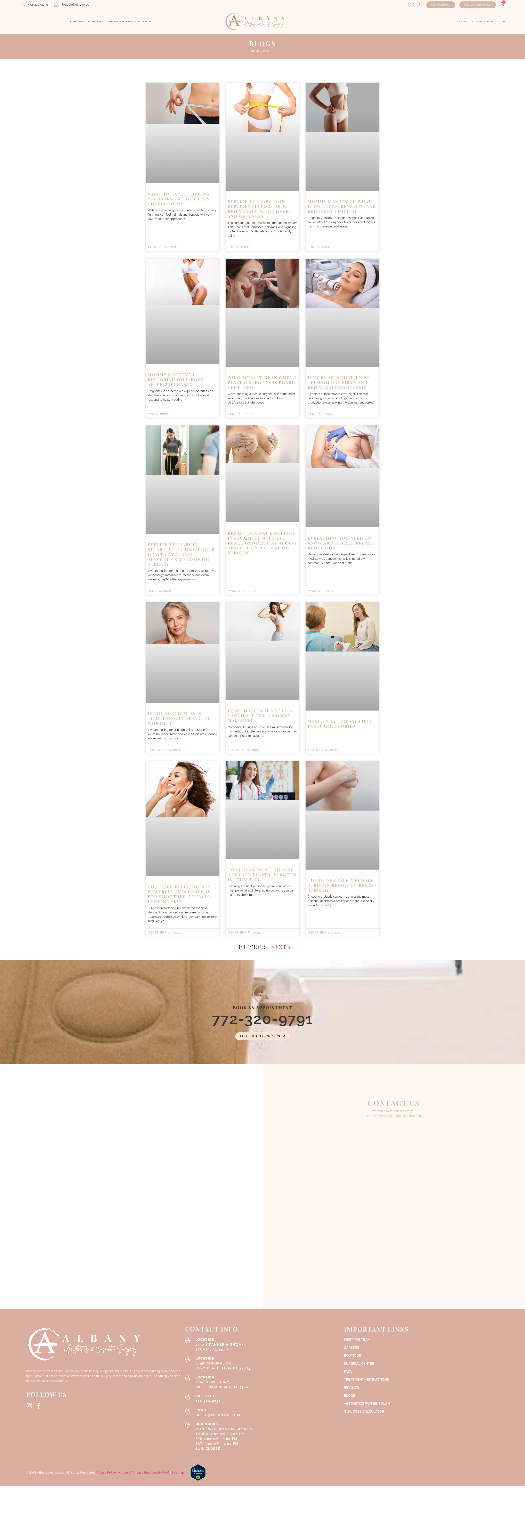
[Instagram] (411, 4)
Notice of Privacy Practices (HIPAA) (143, 1456)
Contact (505, 22)
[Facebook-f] (419, 4)
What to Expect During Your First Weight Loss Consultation (179, 182)
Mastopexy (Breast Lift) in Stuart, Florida (339, 707)
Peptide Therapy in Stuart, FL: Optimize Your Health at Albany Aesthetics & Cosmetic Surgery (181, 538)
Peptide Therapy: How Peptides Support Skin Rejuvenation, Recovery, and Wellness (260, 193)
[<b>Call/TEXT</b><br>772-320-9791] (188, 1381)
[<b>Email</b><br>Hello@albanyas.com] (188, 1395)
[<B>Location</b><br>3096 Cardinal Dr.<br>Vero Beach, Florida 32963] (188, 1343)
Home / (256, 35)
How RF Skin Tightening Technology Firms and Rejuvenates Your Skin (339, 366)
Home (73, 22)
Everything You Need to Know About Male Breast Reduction (341, 526)
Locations (461, 22)
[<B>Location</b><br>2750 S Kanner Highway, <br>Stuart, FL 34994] (188, 1324)
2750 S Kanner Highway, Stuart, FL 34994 (220, 1328)
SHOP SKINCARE (115, 22)
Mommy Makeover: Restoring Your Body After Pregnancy (176, 363)
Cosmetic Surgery (482, 22)
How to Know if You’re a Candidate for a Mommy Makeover (260, 699)
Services (97, 22)
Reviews (146, 22)
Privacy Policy (106, 1456)
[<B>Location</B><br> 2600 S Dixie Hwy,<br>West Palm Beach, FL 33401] (188, 1362)
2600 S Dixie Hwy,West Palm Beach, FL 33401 (222, 1366)
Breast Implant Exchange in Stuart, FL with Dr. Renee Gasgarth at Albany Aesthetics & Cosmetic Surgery (262, 526)
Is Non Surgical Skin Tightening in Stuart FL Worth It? (179, 702)
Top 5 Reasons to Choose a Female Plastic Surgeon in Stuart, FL (262, 858)
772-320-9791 (262, 1003)
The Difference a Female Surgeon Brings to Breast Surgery (342, 869)
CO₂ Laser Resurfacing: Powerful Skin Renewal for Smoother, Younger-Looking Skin (181, 878)
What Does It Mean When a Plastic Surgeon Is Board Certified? (262, 366)
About (82, 22)
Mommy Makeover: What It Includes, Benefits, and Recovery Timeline (342, 190)
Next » (281, 930)
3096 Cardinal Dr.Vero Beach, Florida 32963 (222, 1347)
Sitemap (178, 1456)
